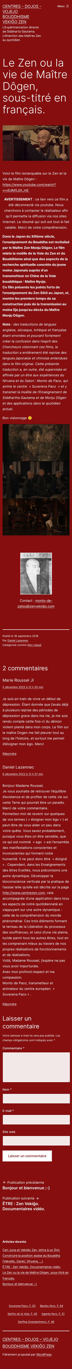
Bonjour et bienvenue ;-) (20, 1284)
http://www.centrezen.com (24, 893)
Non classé (34, 645)
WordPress (44, 1354)
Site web (9, 1132)
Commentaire (13, 1048)
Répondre (9, 753)
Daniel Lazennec (18, 640)
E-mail (8, 1110)
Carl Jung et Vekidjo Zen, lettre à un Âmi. (31, 1250)
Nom (7, 1089)
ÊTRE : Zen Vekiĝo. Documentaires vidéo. (32, 1267)
